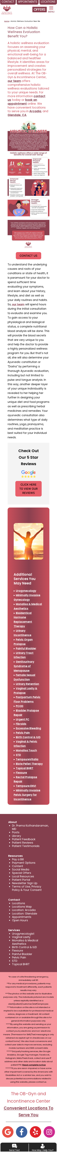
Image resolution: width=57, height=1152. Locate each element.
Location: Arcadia (24, 910)
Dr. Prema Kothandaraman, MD (30, 827)
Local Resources (23, 876)
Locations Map (22, 907)
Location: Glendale (24, 913)
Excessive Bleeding (28, 728)
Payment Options (23, 863)
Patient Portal (21, 880)
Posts (15, 832)
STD (18, 755)
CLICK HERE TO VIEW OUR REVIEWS (28, 488)
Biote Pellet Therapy (29, 764)
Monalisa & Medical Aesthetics (25, 942)
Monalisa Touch (26, 750)
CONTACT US (28, 255)
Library (16, 836)
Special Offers (21, 873)
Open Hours (20, 920)
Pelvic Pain (23, 733)
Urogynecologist (23, 934)
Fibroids (21, 724)
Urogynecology (26, 591)
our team (14, 81)
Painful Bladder (26, 648)
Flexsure (21, 772)
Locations (18, 903)
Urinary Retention (27, 684)
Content (17, 866)
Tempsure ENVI (26, 786)
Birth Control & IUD (28, 737)
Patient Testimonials (26, 846)
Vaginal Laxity (21, 937)
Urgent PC (22, 719)
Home (6, 21)
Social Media (20, 869)
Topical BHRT (24, 768)
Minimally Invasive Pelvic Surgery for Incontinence (27, 794)
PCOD (19, 706)
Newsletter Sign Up (24, 883)
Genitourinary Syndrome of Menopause (24, 666)
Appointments (21, 917)
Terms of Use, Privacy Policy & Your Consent (27, 888)
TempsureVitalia (27, 759)
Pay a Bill (18, 859)
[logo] (6, 8)
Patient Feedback (23, 839)
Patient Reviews (22, 843)
